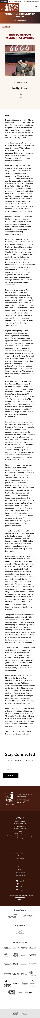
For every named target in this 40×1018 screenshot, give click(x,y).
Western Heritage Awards (15, 1)
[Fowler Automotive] (16, 964)
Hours (20, 856)
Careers (20, 867)
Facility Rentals (20, 858)
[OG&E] (24, 974)
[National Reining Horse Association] (7, 973)
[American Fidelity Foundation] (16, 948)
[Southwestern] (24, 983)
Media (20, 870)
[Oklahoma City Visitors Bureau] (20, 992)
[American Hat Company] (24, 947)
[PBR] (16, 983)
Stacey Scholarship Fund (20, 875)
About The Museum (20, 853)
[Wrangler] (28, 992)
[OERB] (16, 973)
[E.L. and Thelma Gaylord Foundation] (27, 916)
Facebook (21, 881)
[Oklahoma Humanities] (32, 974)
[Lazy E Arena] (24, 964)
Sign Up (10, 775)
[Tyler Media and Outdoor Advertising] (11, 992)
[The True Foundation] (20, 932)
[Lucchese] (32, 964)
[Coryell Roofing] (32, 955)
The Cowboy (4, 1)
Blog (20, 861)
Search (20, 899)
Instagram (21, 890)
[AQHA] (32, 947)
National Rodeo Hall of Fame (31, 1)
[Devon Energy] (12, 916)
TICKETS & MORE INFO (20, 20)
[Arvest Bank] (7, 955)
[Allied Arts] (7, 948)
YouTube (21, 887)
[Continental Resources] (24, 955)
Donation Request (20, 872)
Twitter (21, 884)
